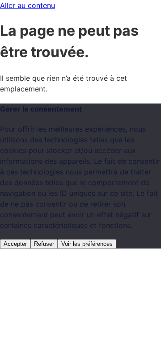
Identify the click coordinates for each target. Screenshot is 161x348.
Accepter (15, 243)
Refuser (44, 243)
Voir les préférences (87, 243)
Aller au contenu (27, 5)
